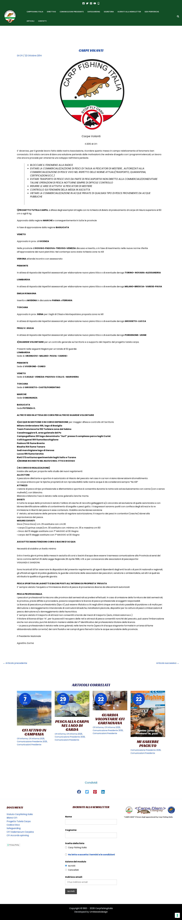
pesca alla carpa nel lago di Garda (72, 725)
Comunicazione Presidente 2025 (32, 741)
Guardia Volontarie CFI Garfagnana (110, 718)
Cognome (70, 830)
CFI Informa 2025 (36, 738)
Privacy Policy (14, 845)
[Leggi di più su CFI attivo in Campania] (34, 708)
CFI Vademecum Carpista (20, 831)
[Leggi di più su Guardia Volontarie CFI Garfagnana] (110, 700)
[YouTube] (95, 3)
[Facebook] (83, 3)
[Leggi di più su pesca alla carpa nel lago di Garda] (72, 704)
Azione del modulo (75, 861)
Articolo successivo (167, 663)
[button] (178, 16)
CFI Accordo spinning (18, 835)
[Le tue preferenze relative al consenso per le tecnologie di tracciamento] (177, 915)
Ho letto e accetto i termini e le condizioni (91, 854)
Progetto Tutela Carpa (19, 821)
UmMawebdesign (99, 911)
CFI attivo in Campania (34, 732)
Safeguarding (14, 828)
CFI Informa (22, 738)
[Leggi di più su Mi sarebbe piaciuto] (148, 714)
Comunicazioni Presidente (29, 744)
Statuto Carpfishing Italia (20, 814)
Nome (68, 816)
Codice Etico (13, 824)
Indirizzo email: (73, 877)
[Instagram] (91, 3)
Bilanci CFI (12, 817)
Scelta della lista (74, 843)
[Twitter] (87, 3)
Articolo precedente (15, 663)
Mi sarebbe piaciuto (148, 743)
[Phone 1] (98, 3)
